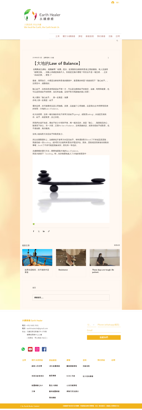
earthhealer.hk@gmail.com (37, 328)
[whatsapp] (23, 349)
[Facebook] (44, 349)
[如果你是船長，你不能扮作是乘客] (37, 257)
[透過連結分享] (49, 231)
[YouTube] (30, 349)
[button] (69, 36)
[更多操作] (108, 57)
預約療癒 (52, 398)
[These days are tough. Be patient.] (105, 257)
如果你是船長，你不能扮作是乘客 (37, 271)
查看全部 (117, 245)
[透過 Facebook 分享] (34, 231)
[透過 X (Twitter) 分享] (39, 231)
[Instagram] (37, 349)
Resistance (63, 270)
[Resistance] (71, 257)
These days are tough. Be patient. (103, 271)
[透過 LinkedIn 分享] (44, 231)
